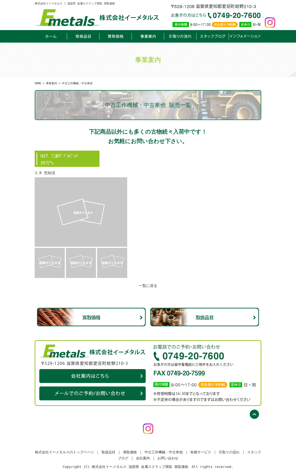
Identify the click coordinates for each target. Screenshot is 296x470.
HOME (38, 83)
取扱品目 (83, 36)
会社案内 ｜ (145, 458)
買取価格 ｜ (132, 452)
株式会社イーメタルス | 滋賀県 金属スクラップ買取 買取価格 (75, 3)
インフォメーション (245, 36)
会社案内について (92, 376)
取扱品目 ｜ (111, 452)
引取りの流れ (180, 36)
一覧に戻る (148, 285)
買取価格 (115, 36)
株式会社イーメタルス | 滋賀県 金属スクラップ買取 (51, 36)
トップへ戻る (255, 415)
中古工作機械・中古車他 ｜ (166, 452)
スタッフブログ (213, 36)
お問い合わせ (92, 393)
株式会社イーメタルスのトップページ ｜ (67, 452)
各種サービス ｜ (203, 452)
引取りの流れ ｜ (232, 452)
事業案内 (148, 36)
